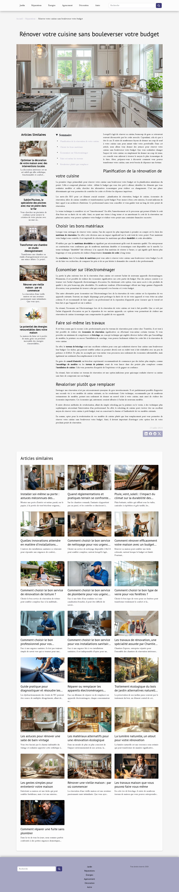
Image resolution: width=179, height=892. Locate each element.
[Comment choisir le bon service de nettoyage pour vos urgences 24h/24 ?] (90, 524)
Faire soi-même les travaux (71, 159)
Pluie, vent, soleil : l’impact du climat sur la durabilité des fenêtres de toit (135, 498)
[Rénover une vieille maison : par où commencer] (33, 273)
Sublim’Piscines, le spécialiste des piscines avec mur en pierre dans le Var (33, 204)
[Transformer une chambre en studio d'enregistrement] (33, 233)
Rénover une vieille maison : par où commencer (33, 287)
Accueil (19, 19)
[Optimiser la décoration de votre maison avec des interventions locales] (33, 148)
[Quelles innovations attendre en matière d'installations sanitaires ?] (42, 524)
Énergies (51, 5)
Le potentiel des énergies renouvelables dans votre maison (33, 329)
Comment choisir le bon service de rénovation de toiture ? (42, 592)
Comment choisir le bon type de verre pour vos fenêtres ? (136, 592)
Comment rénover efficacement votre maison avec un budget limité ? (136, 544)
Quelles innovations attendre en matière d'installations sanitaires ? (41, 544)
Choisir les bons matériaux (71, 147)
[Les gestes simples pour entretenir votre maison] (42, 766)
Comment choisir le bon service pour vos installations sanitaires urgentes (89, 644)
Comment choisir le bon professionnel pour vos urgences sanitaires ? (37, 644)
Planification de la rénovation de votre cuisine (79, 141)
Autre (97, 5)
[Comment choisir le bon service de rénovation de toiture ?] (42, 573)
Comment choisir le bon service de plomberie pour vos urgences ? (89, 594)
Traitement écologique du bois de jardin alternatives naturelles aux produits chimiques (136, 690)
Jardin (22, 5)
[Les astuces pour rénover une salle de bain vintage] (42, 719)
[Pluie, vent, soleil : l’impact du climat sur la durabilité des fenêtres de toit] (136, 477)
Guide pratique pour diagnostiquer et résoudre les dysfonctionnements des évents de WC (42, 692)
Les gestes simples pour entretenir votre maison (37, 785)
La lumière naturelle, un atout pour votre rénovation (135, 738)
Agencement (67, 5)
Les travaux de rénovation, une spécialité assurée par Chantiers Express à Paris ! (136, 644)
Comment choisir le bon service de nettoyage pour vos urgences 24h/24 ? (89, 544)
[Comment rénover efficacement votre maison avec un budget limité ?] (136, 524)
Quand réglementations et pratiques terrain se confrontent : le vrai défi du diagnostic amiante (89, 500)
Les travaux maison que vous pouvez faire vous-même (134, 785)
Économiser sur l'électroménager (74, 153)
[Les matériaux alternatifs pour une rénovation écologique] (90, 719)
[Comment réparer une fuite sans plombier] (42, 812)
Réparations (36, 5)
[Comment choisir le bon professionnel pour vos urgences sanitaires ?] (42, 623)
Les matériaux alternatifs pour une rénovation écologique (88, 738)
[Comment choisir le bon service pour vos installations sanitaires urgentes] (90, 623)
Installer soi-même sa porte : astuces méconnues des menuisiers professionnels (40, 498)
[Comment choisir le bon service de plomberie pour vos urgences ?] (90, 573)
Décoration (83, 5)
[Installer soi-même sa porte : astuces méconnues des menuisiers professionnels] (42, 477)
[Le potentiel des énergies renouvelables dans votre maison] (33, 315)
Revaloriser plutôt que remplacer (74, 164)
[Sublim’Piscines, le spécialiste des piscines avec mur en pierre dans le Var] (33, 188)
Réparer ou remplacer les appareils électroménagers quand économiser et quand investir (87, 692)
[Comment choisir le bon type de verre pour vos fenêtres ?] (136, 573)
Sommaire (65, 135)
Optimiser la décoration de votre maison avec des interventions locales (33, 163)
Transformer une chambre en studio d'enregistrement (33, 247)
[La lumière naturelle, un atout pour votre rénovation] (136, 719)
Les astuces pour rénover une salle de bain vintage (40, 738)
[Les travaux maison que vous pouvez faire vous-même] (136, 766)
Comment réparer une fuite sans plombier (42, 831)
